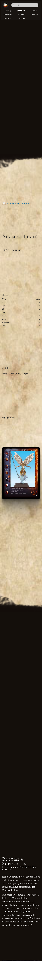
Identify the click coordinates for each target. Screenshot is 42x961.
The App (21, 19)
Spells (34, 11)
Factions (7, 11)
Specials (34, 15)
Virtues (21, 15)
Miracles (7, 15)
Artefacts (21, 11)
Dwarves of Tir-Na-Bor (19, 203)
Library (7, 19)
